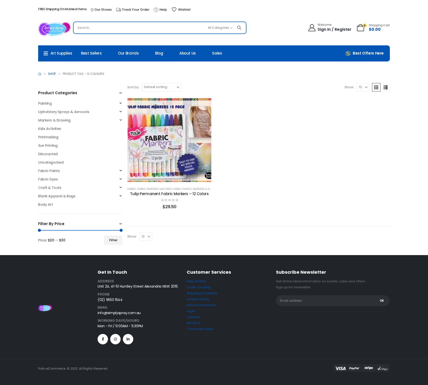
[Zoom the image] (45, 307)
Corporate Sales (200, 329)
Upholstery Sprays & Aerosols (63, 111)
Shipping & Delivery (202, 293)
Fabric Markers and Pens (154, 189)
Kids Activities (49, 128)
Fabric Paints (182, 189)
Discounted (48, 153)
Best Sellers (91, 53)
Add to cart (173, 177)
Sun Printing (48, 145)
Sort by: (133, 87)
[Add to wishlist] (204, 105)
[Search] (239, 27)
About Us (187, 53)
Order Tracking (199, 287)
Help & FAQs (196, 281)
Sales (217, 53)
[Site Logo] (54, 29)
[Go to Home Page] (39, 74)
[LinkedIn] (128, 339)
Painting (45, 103)
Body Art (45, 204)
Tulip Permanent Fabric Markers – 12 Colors (169, 193)
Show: (349, 87)
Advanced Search (201, 305)
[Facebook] (103, 339)
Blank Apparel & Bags (57, 196)
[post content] (169, 140)
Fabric (131, 189)
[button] (376, 87)
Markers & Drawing (206, 189)
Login (191, 311)
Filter (113, 240)
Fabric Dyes (48, 179)
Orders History (198, 299)
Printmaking (48, 137)
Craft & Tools (49, 187)
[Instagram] (115, 339)
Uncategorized (51, 162)
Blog (159, 53)
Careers (193, 317)
